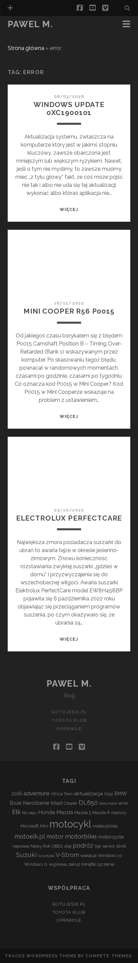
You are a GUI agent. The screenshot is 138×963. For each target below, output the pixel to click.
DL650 (88, 802)
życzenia (105, 864)
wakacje (88, 855)
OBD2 (57, 846)
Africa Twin (62, 793)
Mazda (64, 812)
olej (67, 846)
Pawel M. (30, 24)
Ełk (16, 811)
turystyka (46, 856)
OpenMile (21, 42)
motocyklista (105, 825)
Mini (44, 825)
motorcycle (111, 837)
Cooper (70, 803)
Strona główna (26, 48)
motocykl (70, 824)
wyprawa (58, 864)
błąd (56, 803)
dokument (108, 803)
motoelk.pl (29, 836)
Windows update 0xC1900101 (69, 108)
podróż (83, 845)
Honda (46, 812)
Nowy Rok (40, 846)
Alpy (108, 793)
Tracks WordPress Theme (40, 955)
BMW (121, 793)
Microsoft (29, 825)
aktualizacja (88, 793)
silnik (121, 846)
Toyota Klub (26, 34)
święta (88, 864)
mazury (118, 812)
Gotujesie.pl (69, 711)
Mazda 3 (82, 812)
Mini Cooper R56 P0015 (69, 311)
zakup (74, 864)
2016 (16, 793)
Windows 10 (110, 855)
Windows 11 (36, 864)
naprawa (20, 846)
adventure (36, 793)
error (123, 803)
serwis (108, 846)
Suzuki (26, 855)
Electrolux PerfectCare (69, 518)
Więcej (69, 209)
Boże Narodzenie (30, 803)
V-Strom (67, 854)
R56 (97, 846)
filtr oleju (29, 813)
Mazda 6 (101, 812)
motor (55, 836)
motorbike (81, 836)
